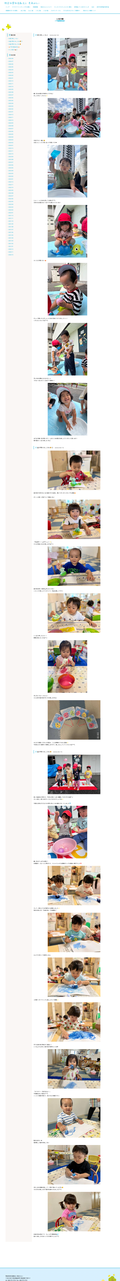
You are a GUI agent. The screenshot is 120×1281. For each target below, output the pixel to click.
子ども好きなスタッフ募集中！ (71, 10)
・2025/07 (10, 95)
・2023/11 (10, 151)
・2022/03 (10, 207)
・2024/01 (10, 145)
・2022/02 (10, 210)
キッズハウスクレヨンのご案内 (63, 7)
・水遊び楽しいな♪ (12, 38)
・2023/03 (10, 173)
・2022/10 (10, 187)
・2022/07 (10, 196)
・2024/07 (10, 128)
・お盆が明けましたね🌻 (14, 44)
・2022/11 (10, 184)
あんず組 (23, 10)
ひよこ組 (30, 10)
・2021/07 (10, 229)
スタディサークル (56, 10)
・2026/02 (10, 75)
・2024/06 (10, 131)
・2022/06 (10, 198)
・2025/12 (10, 81)
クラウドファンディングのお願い (21, 7)
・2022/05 (10, 201)
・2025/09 (10, 89)
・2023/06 (10, 165)
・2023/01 (10, 179)
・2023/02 (10, 176)
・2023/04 (10, 170)
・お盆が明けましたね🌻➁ (14, 41)
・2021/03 (10, 240)
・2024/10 (10, 120)
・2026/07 (10, 61)
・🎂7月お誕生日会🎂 (13, 47)
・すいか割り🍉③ (12, 49)
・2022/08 (10, 193)
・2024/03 (10, 140)
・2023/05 (10, 168)
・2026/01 (10, 78)
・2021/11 (10, 218)
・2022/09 (10, 190)
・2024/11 (10, 117)
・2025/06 (10, 97)
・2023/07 (10, 162)
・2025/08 (10, 92)
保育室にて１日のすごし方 (81, 7)
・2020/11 (10, 252)
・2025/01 (10, 112)
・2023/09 (10, 156)
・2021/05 (10, 235)
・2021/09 (10, 224)
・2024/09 (10, 123)
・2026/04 (10, 69)
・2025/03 (10, 106)
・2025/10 (10, 86)
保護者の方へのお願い (12, 10)
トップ (7, 7)
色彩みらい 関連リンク (89, 10)
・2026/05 (10, 67)
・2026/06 (10, 64)
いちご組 (38, 10)
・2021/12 (10, 215)
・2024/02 (10, 142)
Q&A (93, 7)
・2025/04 (10, 103)
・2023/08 (10, 159)
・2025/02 (10, 109)
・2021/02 (10, 243)
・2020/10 (10, 255)
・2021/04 (10, 238)
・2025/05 (10, 100)
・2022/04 (10, 204)
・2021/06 (10, 232)
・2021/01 (10, 246)
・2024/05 (10, 134)
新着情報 (35, 7)
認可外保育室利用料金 (103, 7)
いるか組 (45, 10)
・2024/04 (10, 137)
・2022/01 (10, 212)
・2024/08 (10, 126)
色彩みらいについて (46, 7)
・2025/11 (10, 83)
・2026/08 (10, 58)
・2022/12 (10, 182)
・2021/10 (10, 221)
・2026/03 (10, 72)
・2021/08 (10, 226)
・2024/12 (10, 114)
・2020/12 (10, 249)
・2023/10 (10, 154)
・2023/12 (10, 148)
